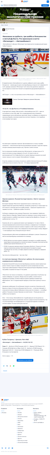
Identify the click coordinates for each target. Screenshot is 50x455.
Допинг (20, 434)
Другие (20, 438)
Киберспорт (21, 430)
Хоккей (6, 25)
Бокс (19, 424)
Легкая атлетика (22, 436)
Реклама (4, 412)
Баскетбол (20, 420)
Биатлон (20, 432)
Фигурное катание (22, 416)
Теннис (20, 418)
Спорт (2, 25)
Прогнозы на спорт (22, 440)
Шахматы (20, 428)
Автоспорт (20, 426)
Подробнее (45, 5)
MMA (19, 422)
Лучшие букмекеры (23, 442)
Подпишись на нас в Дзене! (25, 360)
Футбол (20, 412)
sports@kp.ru (40, 422)
